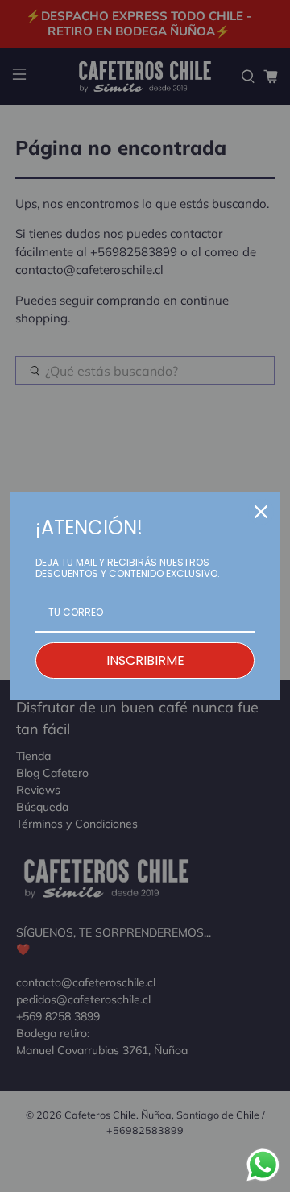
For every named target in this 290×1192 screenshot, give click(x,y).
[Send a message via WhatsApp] (263, 1165)
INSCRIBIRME (145, 660)
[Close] (261, 511)
